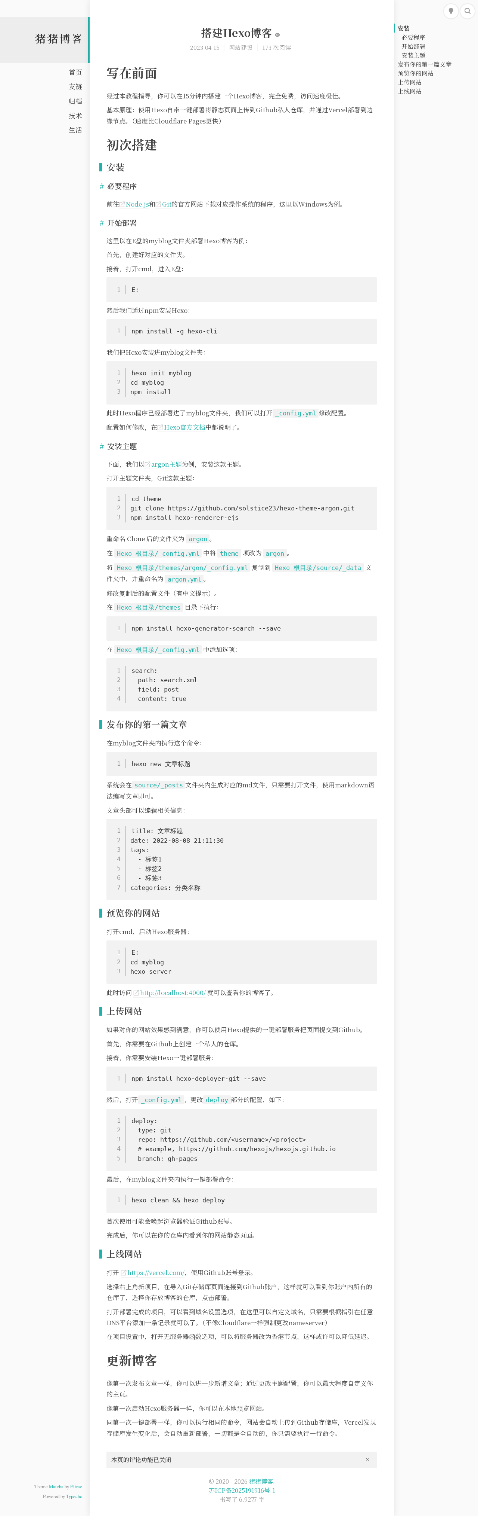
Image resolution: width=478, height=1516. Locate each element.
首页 (75, 72)
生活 (75, 129)
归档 (75, 101)
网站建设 (241, 47)
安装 (404, 28)
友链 (75, 86)
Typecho (74, 1496)
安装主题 (413, 55)
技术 (75, 115)
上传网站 (410, 82)
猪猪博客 (58, 39)
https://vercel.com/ (152, 1272)
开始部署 (413, 46)
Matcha (56, 1486)
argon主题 (163, 464)
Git (163, 203)
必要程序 (413, 37)
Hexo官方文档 (181, 427)
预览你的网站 (416, 73)
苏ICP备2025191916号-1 (242, 1490)
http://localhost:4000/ (169, 992)
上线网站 (410, 91)
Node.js (134, 203)
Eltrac (76, 1486)
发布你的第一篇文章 (424, 64)
